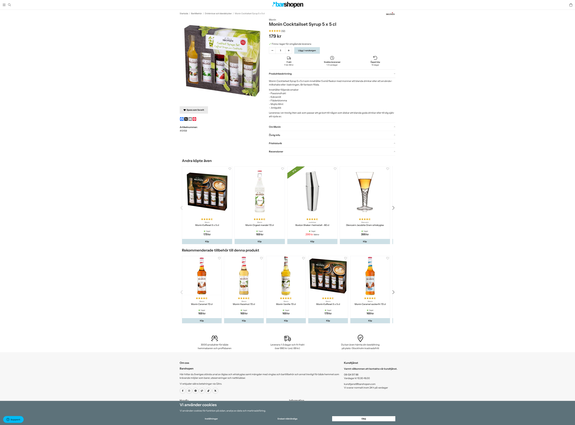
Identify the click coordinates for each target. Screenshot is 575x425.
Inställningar (211, 418)
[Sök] (9, 4)
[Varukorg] (571, 4)
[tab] (332, 73)
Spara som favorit (195, 110)
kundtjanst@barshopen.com (360, 385)
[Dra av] (272, 50)
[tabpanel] (332, 100)
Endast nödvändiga (287, 418)
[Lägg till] (288, 50)
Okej (363, 418)
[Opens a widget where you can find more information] (13, 420)
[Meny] (4, 4)
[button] (207, 242)
